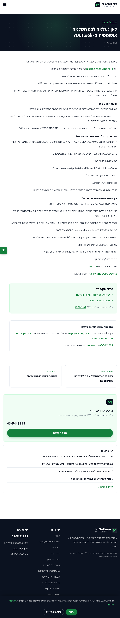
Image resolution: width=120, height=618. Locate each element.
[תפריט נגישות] (3, 250)
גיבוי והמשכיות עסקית (99, 300)
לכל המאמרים (105, 486)
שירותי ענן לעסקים (51, 565)
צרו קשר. (92, 266)
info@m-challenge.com (16, 542)
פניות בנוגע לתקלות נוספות (99, 69)
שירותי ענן (28, 333)
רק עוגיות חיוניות (53, 612)
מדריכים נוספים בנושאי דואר (103, 273)
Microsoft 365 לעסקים (49, 570)
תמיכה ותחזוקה (53, 559)
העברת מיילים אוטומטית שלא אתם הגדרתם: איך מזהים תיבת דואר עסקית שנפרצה (78, 456)
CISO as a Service (51, 582)
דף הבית (113, 22)
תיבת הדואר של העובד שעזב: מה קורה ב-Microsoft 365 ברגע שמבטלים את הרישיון (77, 463)
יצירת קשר (55, 553)
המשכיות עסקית (99, 338)
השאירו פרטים (89, 345)
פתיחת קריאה (54, 594)
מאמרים (105, 22)
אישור (71, 612)
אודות (57, 535)
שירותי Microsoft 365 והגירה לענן (93, 294)
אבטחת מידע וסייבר (51, 576)
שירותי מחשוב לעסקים (80, 333)
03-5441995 (80, 307)
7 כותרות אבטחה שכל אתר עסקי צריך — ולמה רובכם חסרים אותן (85, 471)
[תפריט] (5, 4)
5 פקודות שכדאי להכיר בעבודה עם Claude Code (92, 478)
